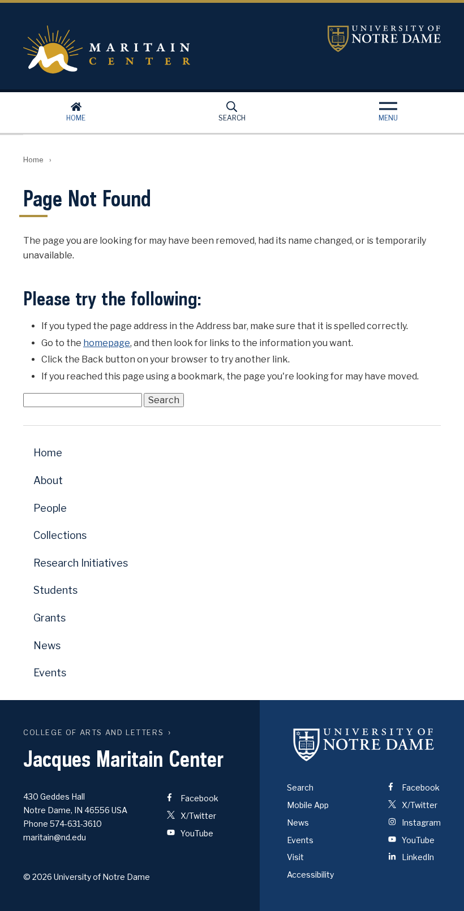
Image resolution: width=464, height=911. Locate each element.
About (48, 480)
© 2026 (37, 877)
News (47, 645)
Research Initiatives (80, 563)
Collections (60, 535)
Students (55, 590)
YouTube (196, 833)
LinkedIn (417, 857)
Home (75, 118)
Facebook (198, 798)
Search (232, 118)
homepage (106, 343)
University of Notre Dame (384, 38)
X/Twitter (197, 816)
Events (49, 673)
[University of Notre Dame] (364, 744)
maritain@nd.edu (54, 837)
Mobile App (308, 805)
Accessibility (310, 874)
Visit (295, 857)
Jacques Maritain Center (162, 49)
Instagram (420, 822)
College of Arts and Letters (93, 732)
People (50, 508)
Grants (49, 618)
